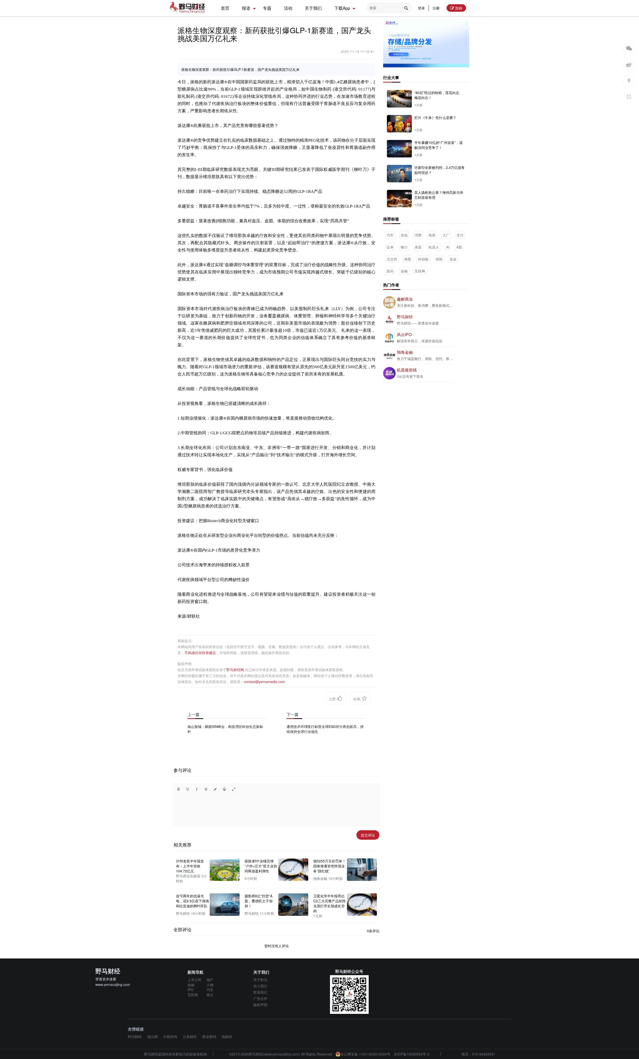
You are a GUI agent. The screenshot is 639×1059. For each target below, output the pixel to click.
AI (447, 246)
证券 (390, 246)
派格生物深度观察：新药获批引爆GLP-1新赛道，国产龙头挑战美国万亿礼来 (274, 34)
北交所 (392, 258)
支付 (460, 235)
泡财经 (227, 1036)
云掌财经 (190, 1036)
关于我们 (313, 8)
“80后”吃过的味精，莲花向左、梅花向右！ (438, 95)
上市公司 (194, 979)
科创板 (423, 258)
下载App (342, 8)
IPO (190, 989)
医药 (390, 270)
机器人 (434, 246)
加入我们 (260, 985)
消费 (418, 235)
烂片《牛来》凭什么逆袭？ (435, 117)
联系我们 (260, 992)
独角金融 (405, 352)
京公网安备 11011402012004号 (365, 1054)
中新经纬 (170, 1036)
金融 (404, 270)
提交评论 (368, 834)
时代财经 (135, 1036)
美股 (418, 246)
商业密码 (209, 1036)
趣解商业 (405, 299)
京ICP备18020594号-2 (411, 1054)
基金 (453, 258)
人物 (209, 984)
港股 (407, 258)
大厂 (446, 235)
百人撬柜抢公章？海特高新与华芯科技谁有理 (438, 195)
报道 (246, 8)
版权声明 (260, 1004)
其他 (404, 235)
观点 (209, 994)
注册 (436, 7)
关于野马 (260, 979)
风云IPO (404, 334)
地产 (209, 979)
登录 (421, 7)
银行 (404, 246)
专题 (267, 8)
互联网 (420, 270)
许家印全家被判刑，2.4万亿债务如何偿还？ (439, 170)
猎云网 (152, 1036)
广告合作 (260, 998)
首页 (225, 8)
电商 (432, 235)
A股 (459, 246)
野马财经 (405, 317)
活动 (288, 8)
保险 (439, 258)
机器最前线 (407, 370)
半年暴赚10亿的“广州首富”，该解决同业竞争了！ (438, 145)
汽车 (390, 235)
